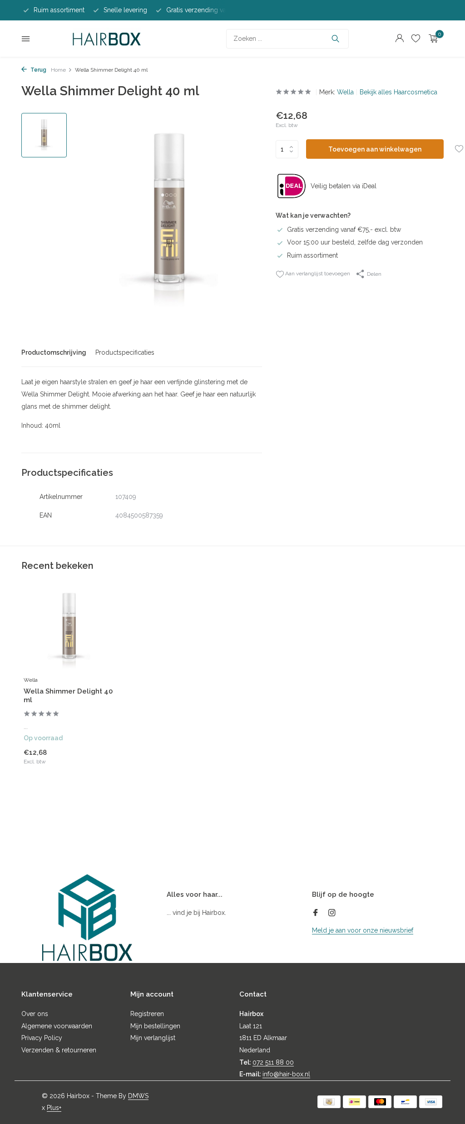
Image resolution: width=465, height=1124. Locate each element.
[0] (431, 38)
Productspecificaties (124, 352)
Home (58, 70)
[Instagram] (332, 913)
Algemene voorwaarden (56, 1026)
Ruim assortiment (312, 255)
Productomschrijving (53, 352)
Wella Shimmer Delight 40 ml (68, 695)
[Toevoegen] (98, 762)
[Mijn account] (399, 39)
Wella (345, 92)
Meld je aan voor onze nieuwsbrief (362, 930)
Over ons (34, 1013)
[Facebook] (315, 913)
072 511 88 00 (273, 1062)
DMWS (138, 1096)
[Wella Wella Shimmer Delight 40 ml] (69, 630)
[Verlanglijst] (415, 38)
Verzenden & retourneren (58, 1050)
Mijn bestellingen (155, 1026)
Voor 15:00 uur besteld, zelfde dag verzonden (355, 242)
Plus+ (54, 1107)
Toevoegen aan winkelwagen (374, 149)
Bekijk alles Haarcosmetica (398, 92)
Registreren (147, 1013)
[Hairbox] (107, 38)
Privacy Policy (41, 1037)
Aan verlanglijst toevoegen (317, 273)
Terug (37, 70)
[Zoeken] (335, 38)
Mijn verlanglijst (152, 1037)
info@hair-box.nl (286, 1074)
